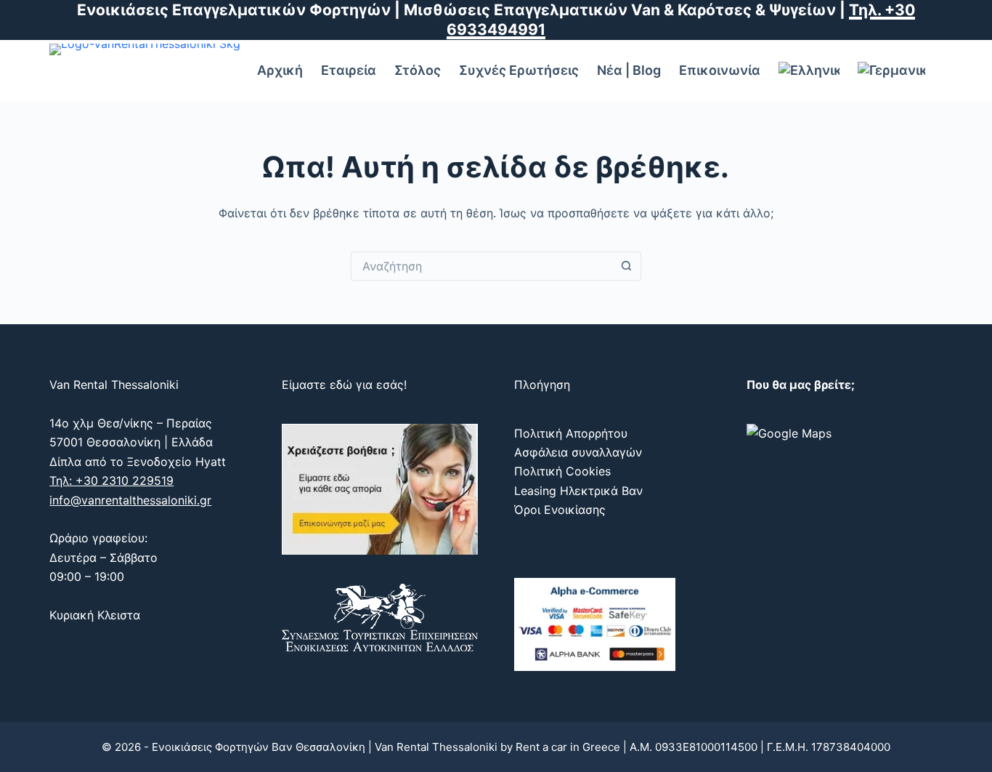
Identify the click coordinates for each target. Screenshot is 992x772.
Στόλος (417, 70)
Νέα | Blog (629, 70)
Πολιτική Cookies (562, 471)
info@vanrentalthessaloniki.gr (130, 500)
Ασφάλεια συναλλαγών (578, 452)
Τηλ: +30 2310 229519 (111, 480)
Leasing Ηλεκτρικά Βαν (578, 490)
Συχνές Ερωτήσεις (519, 70)
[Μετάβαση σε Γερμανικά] (891, 71)
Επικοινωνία (719, 70)
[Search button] (626, 266)
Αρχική (280, 70)
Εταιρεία (348, 70)
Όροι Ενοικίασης (560, 509)
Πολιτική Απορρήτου (570, 433)
